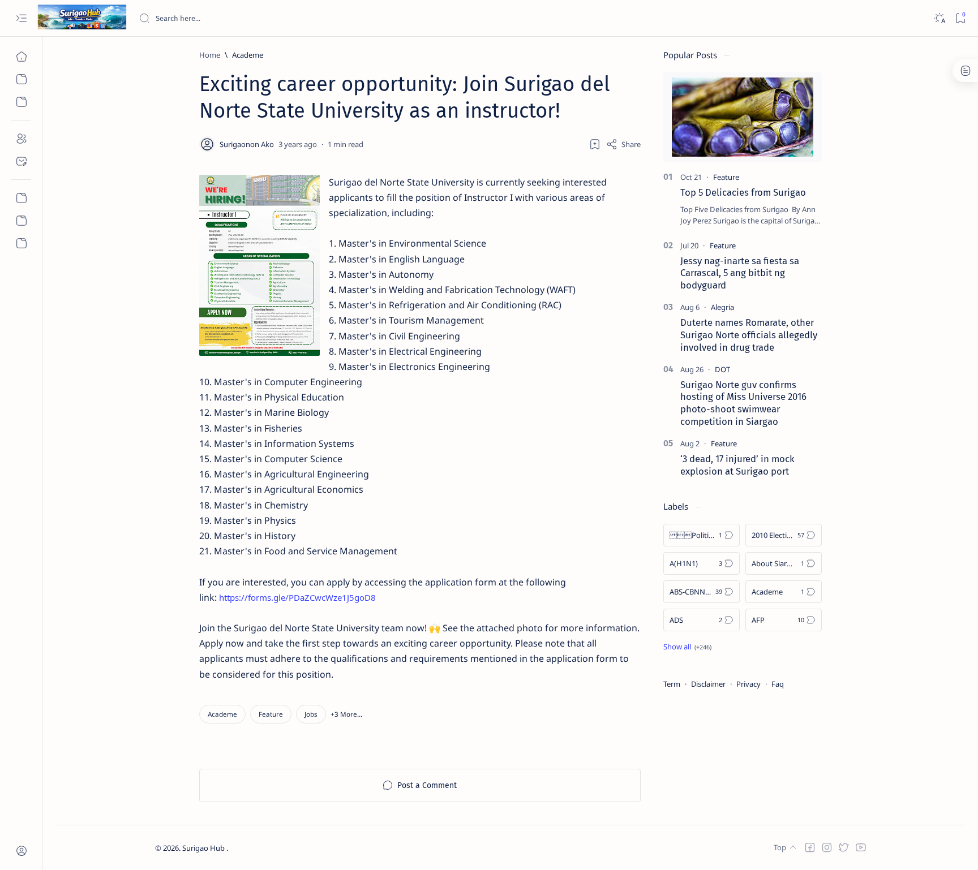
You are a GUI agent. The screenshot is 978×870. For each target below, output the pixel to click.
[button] (346, 714)
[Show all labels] (687, 646)
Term (671, 684)
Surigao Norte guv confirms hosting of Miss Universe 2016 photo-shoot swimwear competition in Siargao (743, 403)
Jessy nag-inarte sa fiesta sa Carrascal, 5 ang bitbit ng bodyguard (739, 273)
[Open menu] (21, 18)
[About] (21, 138)
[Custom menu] (21, 198)
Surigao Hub (204, 848)
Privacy (748, 684)
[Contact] (21, 161)
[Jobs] (311, 714)
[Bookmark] (960, 18)
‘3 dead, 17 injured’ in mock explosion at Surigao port (737, 465)
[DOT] (722, 369)
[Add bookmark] (594, 144)
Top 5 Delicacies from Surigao (743, 192)
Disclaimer (708, 684)
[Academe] (222, 714)
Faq (777, 684)
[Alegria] (722, 307)
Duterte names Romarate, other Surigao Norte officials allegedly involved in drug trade (748, 335)
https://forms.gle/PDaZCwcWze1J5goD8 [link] (297, 597)
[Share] (623, 144)
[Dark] (939, 18)
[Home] (21, 56)
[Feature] (270, 714)
